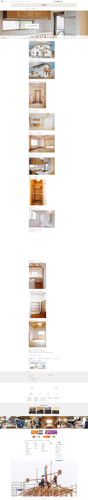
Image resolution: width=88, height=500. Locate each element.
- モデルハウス (43, 449)
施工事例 (19, 1)
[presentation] (31, 394)
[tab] (31, 394)
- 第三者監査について (28, 451)
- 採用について (36, 446)
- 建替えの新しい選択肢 (28, 448)
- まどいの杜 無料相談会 (44, 450)
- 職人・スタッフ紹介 (36, 444)
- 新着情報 (42, 448)
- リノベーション (27, 449)
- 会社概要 (35, 445)
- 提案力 (26, 447)
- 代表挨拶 (35, 443)
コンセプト (15, 1)
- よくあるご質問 (43, 451)
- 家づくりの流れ (43, 445)
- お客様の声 (42, 444)
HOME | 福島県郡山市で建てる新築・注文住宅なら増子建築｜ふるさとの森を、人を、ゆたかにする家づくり (38, 440)
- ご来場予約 (50, 444)
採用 (30, 1)
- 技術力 (26, 445)
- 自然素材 (26, 444)
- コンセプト (27, 443)
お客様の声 (22, 1)
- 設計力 (26, 446)
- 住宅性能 (26, 450)
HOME (12, 1)
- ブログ (35, 447)
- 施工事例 (42, 447)
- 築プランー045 (27, 454)
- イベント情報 (43, 443)
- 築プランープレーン (28, 452)
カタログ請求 (27, 1)
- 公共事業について (36, 448)
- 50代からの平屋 (43, 446)
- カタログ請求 (50, 443)
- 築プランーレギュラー (28, 453)
